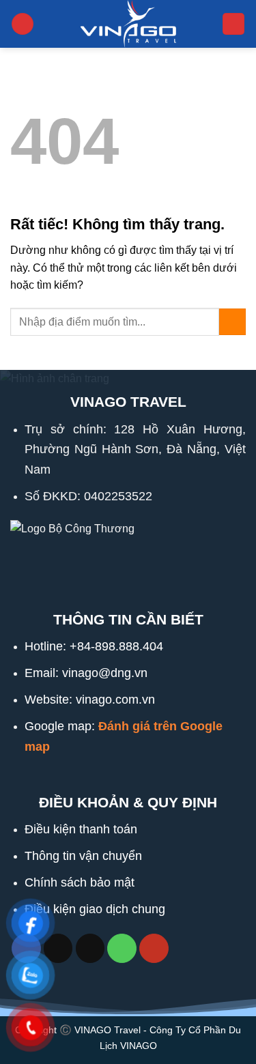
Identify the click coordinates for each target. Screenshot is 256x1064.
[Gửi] (232, 321)
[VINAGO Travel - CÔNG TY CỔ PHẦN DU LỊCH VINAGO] (128, 24)
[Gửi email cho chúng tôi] (90, 948)
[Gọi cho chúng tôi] (122, 948)
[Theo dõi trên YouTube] (154, 948)
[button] (22, 24)
